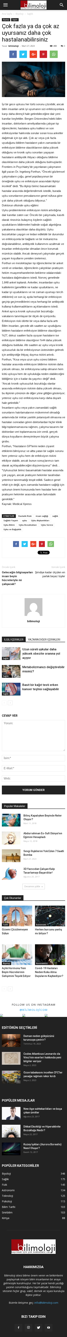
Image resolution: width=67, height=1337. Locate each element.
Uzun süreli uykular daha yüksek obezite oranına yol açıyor (41, 653)
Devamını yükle (32, 886)
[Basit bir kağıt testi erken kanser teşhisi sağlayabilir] (11, 689)
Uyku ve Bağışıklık (12, 529)
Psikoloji (7, 1201)
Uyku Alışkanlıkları (40, 520)
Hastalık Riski (25, 516)
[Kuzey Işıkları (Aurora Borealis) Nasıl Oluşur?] (11, 1149)
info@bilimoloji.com (46, 1302)
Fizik (4, 1184)
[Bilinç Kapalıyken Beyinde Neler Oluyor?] (11, 820)
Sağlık (14, 19)
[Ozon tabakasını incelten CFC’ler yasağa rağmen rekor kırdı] (11, 1077)
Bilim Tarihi (8, 1207)
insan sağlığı (42, 516)
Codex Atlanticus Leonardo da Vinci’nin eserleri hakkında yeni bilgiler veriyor (42, 1057)
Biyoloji (6, 19)
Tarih (5, 924)
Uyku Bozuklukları (28, 524)
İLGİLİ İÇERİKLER (13, 639)
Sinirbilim (7, 1212)
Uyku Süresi (47, 524)
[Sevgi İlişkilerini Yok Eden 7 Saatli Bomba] (11, 855)
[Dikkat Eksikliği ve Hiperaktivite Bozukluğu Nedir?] (11, 1131)
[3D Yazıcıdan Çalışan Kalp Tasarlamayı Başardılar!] (11, 873)
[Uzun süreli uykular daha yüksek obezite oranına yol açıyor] (11, 653)
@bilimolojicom (34, 1010)
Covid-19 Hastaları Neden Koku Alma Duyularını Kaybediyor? (49, 972)
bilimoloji (13, 45)
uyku (24, 520)
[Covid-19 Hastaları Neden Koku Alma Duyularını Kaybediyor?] (50, 954)
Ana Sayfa (7, 13)
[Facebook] (18, 1327)
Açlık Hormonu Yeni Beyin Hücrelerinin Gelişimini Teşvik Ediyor (16, 972)
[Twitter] (38, 1327)
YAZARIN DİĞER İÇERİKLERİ (44, 639)
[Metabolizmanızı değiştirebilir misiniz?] (11, 671)
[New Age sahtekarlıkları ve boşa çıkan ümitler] (11, 1113)
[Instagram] (28, 1327)
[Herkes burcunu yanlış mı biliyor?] (50, 916)
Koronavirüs (42, 963)
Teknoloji (7, 1196)
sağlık (55, 516)
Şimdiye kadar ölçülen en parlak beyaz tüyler (50, 574)
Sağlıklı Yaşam (11, 520)
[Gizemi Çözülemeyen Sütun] (17, 916)
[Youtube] (48, 1327)
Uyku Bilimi (9, 524)
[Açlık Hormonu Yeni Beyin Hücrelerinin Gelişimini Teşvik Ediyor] (17, 954)
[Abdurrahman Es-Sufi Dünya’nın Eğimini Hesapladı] (11, 838)
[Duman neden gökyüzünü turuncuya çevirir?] (11, 1040)
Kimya (5, 1218)
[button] (62, 5)
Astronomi (41, 924)
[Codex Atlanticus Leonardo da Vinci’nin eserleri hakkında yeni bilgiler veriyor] (11, 1058)
